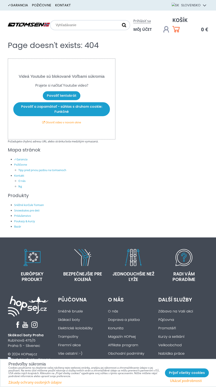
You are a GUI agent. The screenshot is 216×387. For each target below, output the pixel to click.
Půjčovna (72, 299)
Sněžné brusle (70, 311)
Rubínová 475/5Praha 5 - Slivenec (26, 340)
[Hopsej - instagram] (34, 326)
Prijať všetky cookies (187, 372)
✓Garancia (18, 5)
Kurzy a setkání (171, 336)
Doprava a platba (124, 319)
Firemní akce (69, 345)
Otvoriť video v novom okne (63, 122)
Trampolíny (68, 336)
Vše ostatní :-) (70, 353)
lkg (20, 186)
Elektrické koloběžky (75, 328)
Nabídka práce (171, 353)
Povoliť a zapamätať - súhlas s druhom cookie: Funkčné (61, 109)
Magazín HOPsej (122, 336)
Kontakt (63, 5)
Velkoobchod (170, 345)
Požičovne (41, 5)
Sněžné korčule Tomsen (29, 205)
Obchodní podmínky (126, 353)
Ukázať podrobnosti (186, 381)
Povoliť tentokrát (61, 95)
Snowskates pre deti (26, 210)
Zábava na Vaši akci (175, 311)
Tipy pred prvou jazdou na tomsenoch (42, 170)
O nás (22, 181)
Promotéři (167, 328)
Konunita (115, 328)
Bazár (17, 226)
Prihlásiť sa (142, 21)
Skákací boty (69, 319)
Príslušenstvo (22, 216)
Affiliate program (123, 345)
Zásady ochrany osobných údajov (35, 382)
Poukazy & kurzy (24, 221)
